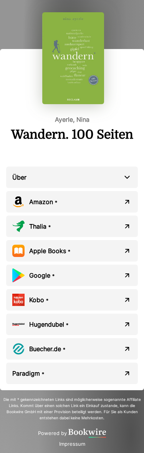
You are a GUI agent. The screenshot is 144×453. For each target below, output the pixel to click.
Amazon (43, 202)
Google (42, 275)
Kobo (38, 300)
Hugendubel (48, 324)
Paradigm (28, 373)
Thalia (40, 226)
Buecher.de (47, 349)
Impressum (72, 444)
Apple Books (49, 251)
